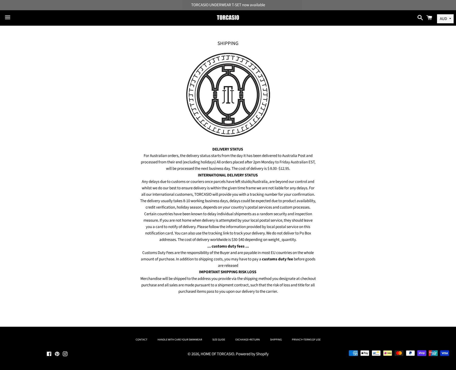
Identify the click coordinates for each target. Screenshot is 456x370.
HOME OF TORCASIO (217, 354)
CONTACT (141, 340)
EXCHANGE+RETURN (247, 340)
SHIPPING (276, 340)
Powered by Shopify (252, 354)
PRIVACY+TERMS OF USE (306, 340)
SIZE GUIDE (218, 340)
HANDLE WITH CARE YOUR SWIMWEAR (179, 340)
